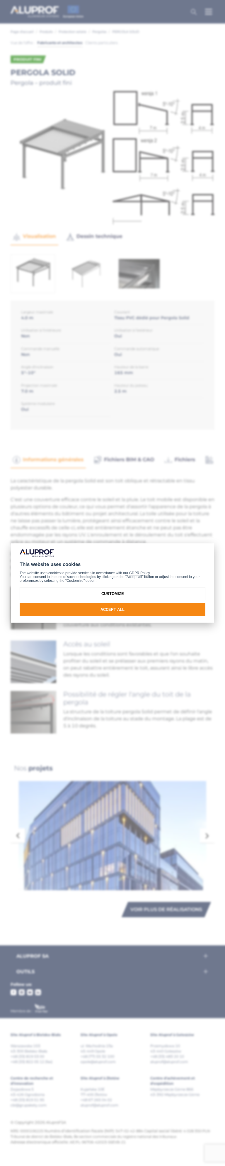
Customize (112, 594)
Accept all (112, 609)
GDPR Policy (139, 573)
